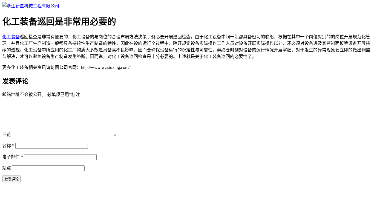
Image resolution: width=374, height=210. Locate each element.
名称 (8, 145)
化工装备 (11, 36)
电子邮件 (12, 156)
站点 (6, 168)
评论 (6, 134)
